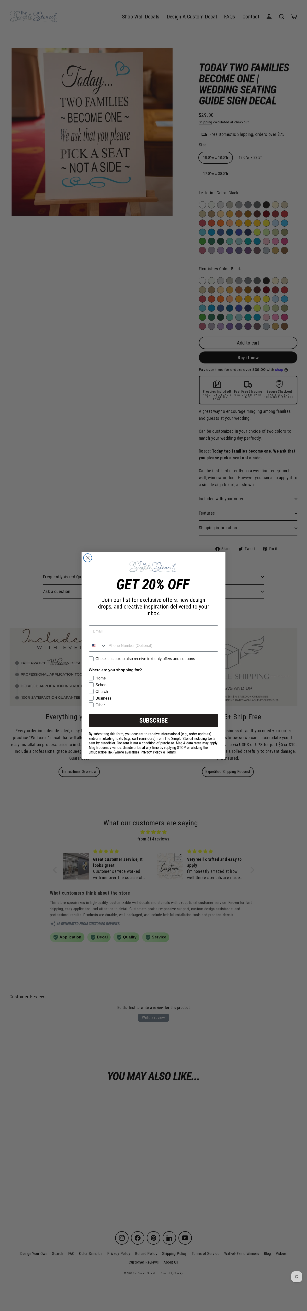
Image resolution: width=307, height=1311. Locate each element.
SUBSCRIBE (153, 720)
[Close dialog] (87, 558)
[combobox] (97, 645)
